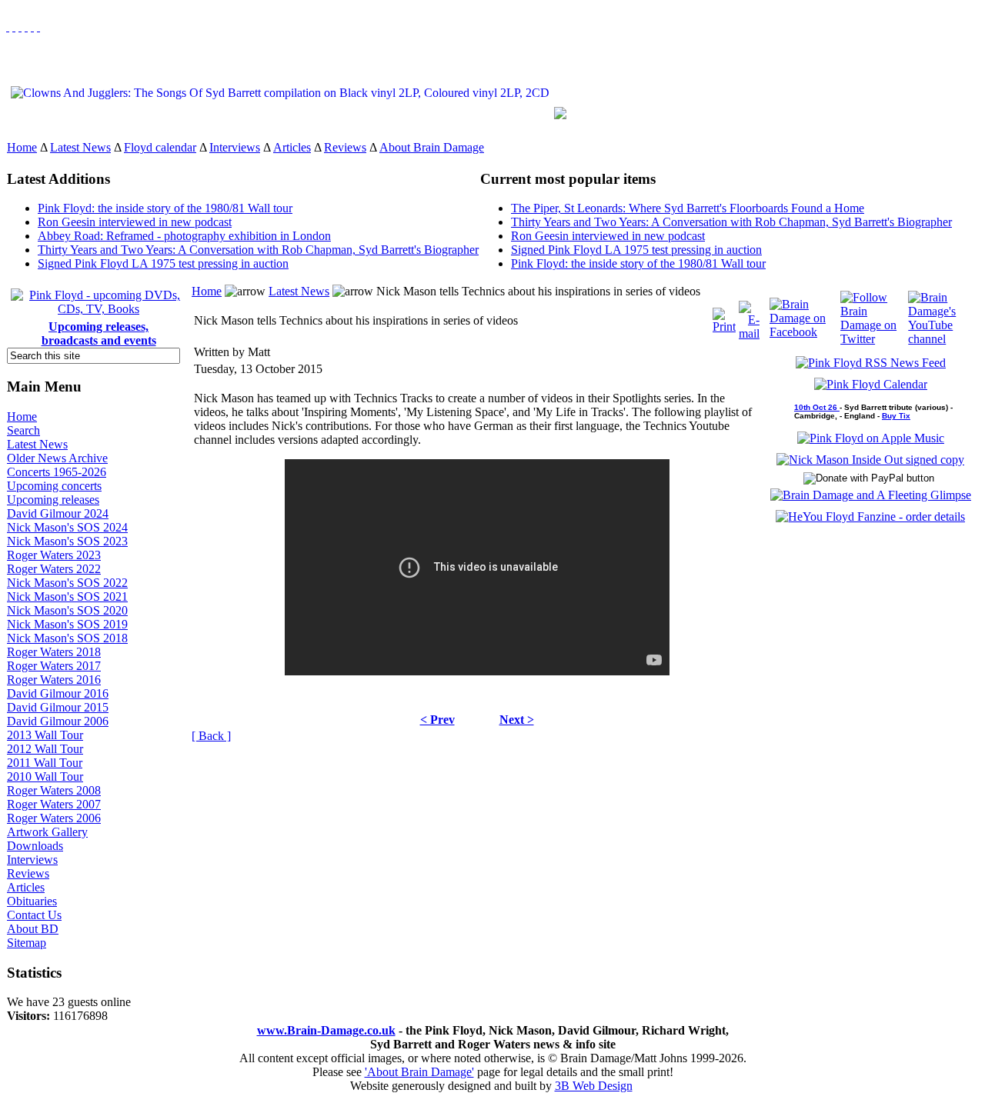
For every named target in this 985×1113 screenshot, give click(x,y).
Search (23, 430)
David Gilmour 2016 (58, 693)
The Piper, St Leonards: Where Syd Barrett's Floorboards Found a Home (687, 208)
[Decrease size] (38, 26)
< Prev (437, 719)
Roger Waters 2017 (54, 665)
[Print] (724, 316)
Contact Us (34, 914)
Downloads (35, 845)
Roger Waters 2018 (54, 651)
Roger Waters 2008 (54, 790)
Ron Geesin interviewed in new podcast (135, 221)
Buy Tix (896, 416)
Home (22, 147)
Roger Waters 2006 (54, 818)
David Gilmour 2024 (58, 513)
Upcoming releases (53, 499)
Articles (292, 147)
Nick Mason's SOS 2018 (67, 638)
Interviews (234, 147)
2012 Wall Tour (45, 748)
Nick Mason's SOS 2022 (67, 582)
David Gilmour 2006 (58, 721)
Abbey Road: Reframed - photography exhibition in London (184, 235)
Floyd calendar (160, 147)
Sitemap (26, 942)
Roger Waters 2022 (54, 568)
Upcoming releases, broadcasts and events (99, 333)
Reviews (345, 147)
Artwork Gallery (47, 831)
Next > (516, 719)
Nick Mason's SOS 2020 (67, 610)
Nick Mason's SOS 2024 (67, 527)
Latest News (80, 147)
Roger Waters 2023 (54, 554)
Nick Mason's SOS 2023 (67, 541)
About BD (32, 928)
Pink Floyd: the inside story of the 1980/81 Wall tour (165, 208)
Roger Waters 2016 (54, 679)
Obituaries (32, 901)
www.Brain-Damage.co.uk (326, 1030)
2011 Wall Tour (44, 762)
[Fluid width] (7, 26)
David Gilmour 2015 (58, 707)
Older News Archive (57, 458)
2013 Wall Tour (45, 734)
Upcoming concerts (54, 485)
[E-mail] (749, 316)
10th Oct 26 (817, 407)
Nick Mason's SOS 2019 (67, 624)
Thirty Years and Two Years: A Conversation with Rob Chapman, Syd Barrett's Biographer (258, 249)
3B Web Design (594, 1085)
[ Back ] (211, 735)
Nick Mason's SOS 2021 (67, 596)
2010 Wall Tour (45, 776)
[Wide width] (13, 26)
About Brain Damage (431, 147)
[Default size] (32, 26)
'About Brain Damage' (419, 1071)
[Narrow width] (20, 26)
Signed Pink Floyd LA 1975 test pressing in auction (163, 263)
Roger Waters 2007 (54, 804)
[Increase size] (26, 26)
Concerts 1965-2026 (56, 471)
